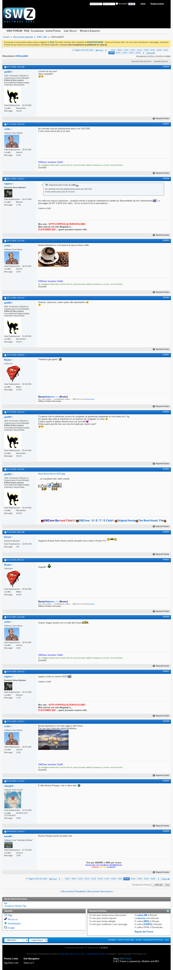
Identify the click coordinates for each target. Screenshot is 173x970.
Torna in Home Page (125, 940)
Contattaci (112, 940)
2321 (165, 50)
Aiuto (142, 4)
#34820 (166, 298)
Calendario (37, 30)
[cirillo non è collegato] (11, 141)
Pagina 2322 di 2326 (84, 50)
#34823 (166, 469)
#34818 (166, 179)
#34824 (166, 532)
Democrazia (89, 399)
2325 (131, 53)
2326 (137, 53)
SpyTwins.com (11, 963)
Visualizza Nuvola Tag (15, 906)
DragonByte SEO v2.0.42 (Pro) (72, 954)
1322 (113, 50)
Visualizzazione (160, 61)
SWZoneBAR (21, 56)
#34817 (166, 124)
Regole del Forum (144, 931)
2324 (124, 53)
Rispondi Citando (162, 119)
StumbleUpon (14, 923)
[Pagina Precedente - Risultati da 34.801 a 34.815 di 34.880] (106, 50)
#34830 (166, 831)
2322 (111, 53)
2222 (126, 50)
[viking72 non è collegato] (12, 799)
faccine (141, 918)
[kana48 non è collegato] (8, 845)
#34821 (166, 355)
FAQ (26, 30)
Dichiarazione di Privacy (153, 940)
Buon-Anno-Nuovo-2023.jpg (51, 473)
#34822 (166, 412)
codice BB (142, 915)
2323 (118, 53)
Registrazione (157, 4)
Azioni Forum (53, 30)
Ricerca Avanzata (90, 30)
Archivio (138, 940)
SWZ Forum (125, 958)
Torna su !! (28, 963)
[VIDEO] (148, 924)
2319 (152, 50)
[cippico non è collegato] (8, 193)
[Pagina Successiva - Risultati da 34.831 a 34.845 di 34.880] (143, 53)
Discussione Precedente (73, 891)
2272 (132, 50)
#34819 (166, 241)
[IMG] (146, 921)
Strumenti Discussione (140, 61)
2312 (139, 50)
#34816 (166, 67)
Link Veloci (70, 30)
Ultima (149, 53)
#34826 (166, 617)
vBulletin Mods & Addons (97, 954)
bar (5, 903)
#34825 (166, 560)
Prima (100, 50)
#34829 (166, 781)
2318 (146, 50)
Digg (10, 915)
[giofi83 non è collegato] (12, 95)
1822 (119, 50)
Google (11, 928)
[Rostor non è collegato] (12, 373)
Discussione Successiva (99, 891)
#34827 (166, 671)
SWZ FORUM (14, 30)
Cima (167, 885)
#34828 (166, 721)
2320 (159, 50)
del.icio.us (13, 919)
